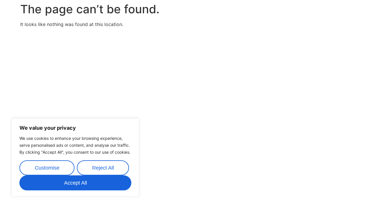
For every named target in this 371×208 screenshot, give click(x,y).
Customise (47, 168)
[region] (75, 157)
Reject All (103, 168)
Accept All (75, 183)
